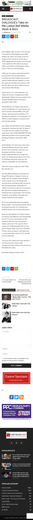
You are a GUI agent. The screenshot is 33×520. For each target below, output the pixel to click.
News (8, 13)
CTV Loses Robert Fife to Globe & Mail (9, 281)
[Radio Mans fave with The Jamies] (6, 306)
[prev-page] (3, 321)
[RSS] (16, 443)
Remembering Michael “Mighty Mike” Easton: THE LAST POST (21, 297)
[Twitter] (8, 36)
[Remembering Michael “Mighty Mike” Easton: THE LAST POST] (6, 297)
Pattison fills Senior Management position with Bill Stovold (24, 282)
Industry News (15, 13)
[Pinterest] (12, 36)
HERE (22, 252)
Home (3, 13)
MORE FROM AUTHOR (23, 290)
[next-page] (6, 321)
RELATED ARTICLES (8, 290)
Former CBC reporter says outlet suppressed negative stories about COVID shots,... (21, 474)
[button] (3, 8)
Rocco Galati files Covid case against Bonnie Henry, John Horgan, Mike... (21, 456)
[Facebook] (4, 36)
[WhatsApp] (16, 36)
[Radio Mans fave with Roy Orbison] (6, 317)
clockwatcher (6, 32)
